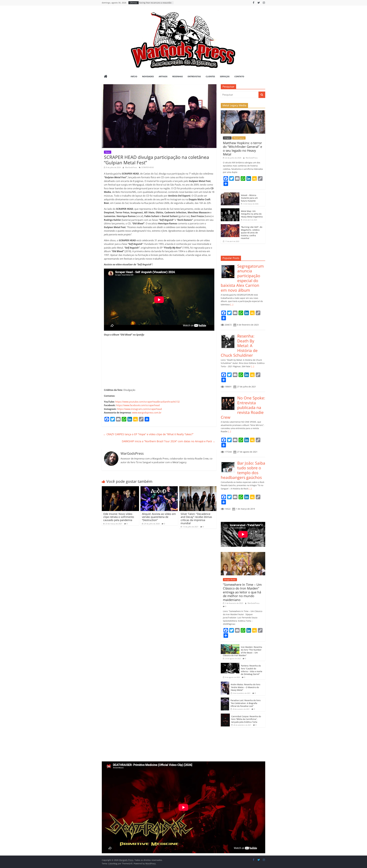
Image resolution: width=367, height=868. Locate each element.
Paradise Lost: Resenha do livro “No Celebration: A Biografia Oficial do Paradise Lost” (245, 703)
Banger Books (230, 579)
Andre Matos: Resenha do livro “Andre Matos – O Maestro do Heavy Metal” (245, 687)
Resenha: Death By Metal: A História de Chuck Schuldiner (239, 345)
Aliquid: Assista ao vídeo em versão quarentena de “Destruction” (159, 517)
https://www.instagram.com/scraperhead (139, 409)
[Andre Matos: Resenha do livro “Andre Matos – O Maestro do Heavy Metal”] (225, 683)
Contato (239, 76)
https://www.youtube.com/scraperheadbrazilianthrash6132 (147, 401)
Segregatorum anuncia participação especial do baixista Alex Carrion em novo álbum (242, 278)
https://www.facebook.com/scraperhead (138, 405)
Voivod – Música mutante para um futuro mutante (249, 198)
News (107, 152)
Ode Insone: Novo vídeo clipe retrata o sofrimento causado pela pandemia (118, 517)
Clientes (210, 76)
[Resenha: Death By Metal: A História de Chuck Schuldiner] (229, 335)
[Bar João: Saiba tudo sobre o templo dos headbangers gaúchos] (229, 462)
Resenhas (177, 76)
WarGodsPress (131, 167)
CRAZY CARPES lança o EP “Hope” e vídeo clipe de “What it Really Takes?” (148, 434)
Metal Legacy (239, 138)
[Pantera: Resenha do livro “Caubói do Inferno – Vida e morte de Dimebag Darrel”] (230, 664)
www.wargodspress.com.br (146, 412)
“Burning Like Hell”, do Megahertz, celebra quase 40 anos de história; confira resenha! (251, 233)
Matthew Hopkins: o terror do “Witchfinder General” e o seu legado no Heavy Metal (242, 148)
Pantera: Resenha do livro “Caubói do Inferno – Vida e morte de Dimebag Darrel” (251, 669)
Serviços (225, 76)
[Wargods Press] (106, 76)
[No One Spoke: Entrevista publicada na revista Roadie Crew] (229, 397)
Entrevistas (194, 76)
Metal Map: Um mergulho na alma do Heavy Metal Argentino (252, 214)
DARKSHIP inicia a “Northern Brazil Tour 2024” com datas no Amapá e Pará (168, 441)
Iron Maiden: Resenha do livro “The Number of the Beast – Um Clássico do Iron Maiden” (242, 651)
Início (134, 76)
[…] (231, 304)
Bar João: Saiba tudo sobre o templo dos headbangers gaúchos (243, 470)
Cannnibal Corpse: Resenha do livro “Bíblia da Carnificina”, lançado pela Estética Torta (246, 719)
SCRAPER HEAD (147, 167)
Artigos (163, 76)
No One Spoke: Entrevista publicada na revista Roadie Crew (243, 407)
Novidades (148, 76)
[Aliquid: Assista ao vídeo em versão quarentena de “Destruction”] (159, 488)
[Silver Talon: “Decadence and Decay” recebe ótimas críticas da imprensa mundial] (197, 488)
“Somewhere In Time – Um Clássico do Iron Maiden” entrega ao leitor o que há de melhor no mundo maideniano (242, 592)
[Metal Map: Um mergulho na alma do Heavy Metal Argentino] (230, 209)
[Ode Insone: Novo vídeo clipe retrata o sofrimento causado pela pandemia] (120, 488)
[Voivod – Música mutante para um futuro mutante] (230, 194)
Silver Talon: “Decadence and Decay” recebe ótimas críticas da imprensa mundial (196, 518)
